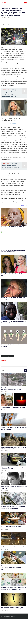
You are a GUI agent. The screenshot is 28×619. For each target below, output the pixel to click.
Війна (8, 17)
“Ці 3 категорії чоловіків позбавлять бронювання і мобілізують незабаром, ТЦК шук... (12, 567)
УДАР (13, 356)
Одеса (9, 356)
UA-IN (3, 2)
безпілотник (4, 356)
